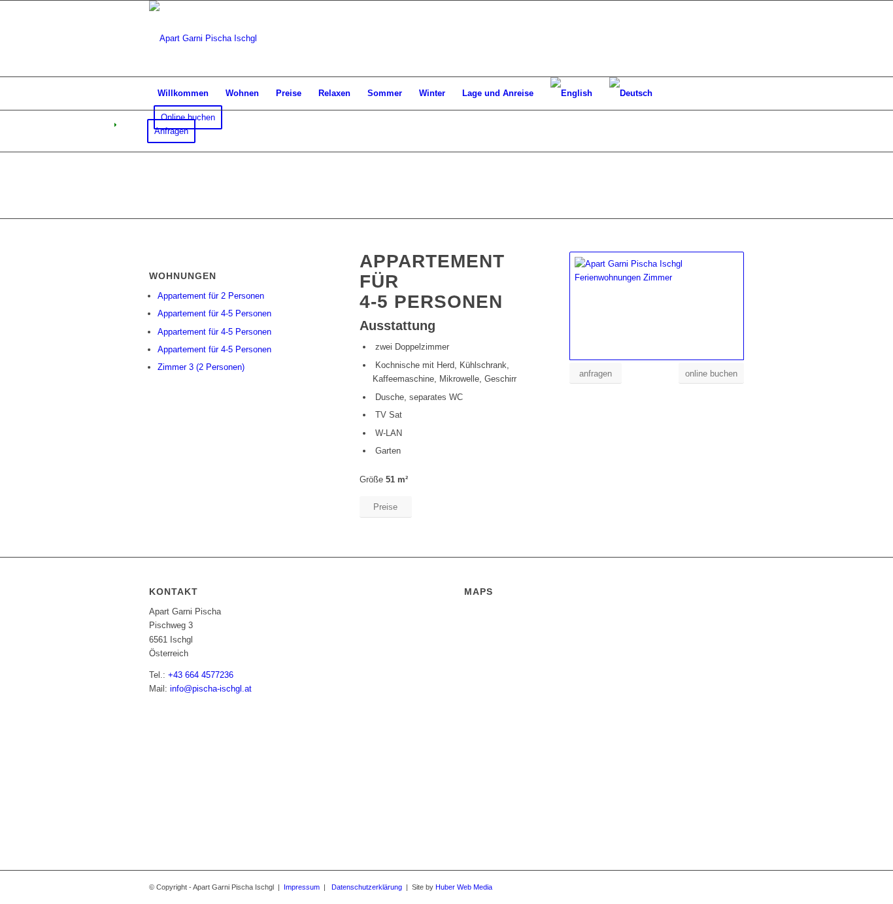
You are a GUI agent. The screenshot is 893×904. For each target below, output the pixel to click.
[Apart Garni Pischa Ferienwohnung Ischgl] (656, 306)
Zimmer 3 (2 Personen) (201, 367)
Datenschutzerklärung (366, 887)
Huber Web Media (463, 887)
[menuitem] (183, 93)
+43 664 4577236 (200, 675)
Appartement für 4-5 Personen (214, 313)
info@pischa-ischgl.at (211, 689)
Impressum (302, 887)
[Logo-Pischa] (203, 38)
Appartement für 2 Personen (211, 296)
